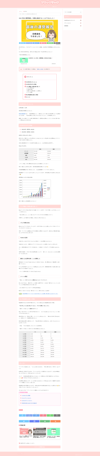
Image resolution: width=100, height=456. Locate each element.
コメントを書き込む (39, 447)
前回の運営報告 (22, 113)
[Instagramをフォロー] (34, 421)
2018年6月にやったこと (31, 82)
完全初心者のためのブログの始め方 (29, 403)
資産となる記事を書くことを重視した (34, 90)
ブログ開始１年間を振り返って (33, 86)
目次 (28, 76)
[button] (81, 12)
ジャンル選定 (29, 92)
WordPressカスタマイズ (72, 20)
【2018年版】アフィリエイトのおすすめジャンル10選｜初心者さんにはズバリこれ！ (40, 293)
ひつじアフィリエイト (26, 398)
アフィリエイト (72, 23)
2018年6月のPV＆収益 (31, 84)
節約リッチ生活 (40, 69)
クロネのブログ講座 (26, 395)
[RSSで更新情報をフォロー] (55, 421)
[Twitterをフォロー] (24, 421)
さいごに (28, 97)
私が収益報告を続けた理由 (32, 94)
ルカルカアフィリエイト (27, 400)
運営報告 (72, 25)
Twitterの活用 (29, 89)
